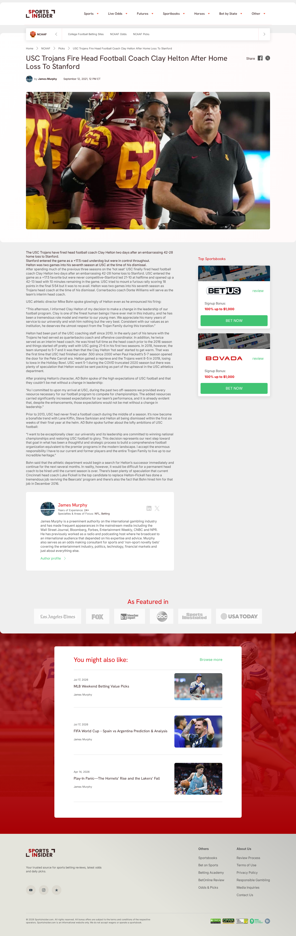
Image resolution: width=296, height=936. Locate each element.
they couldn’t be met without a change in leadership (64, 383)
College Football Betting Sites (86, 34)
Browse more (211, 659)
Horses (199, 13)
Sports (89, 13)
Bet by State (228, 13)
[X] (157, 509)
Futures (142, 13)
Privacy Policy (247, 872)
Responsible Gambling (253, 880)
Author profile (50, 558)
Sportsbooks (207, 858)
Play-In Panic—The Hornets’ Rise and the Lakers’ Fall (117, 778)
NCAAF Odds (118, 34)
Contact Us (245, 895)
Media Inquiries (248, 887)
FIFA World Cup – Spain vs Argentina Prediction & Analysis (120, 731)
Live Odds (115, 13)
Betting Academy (211, 872)
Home (29, 48)
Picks (61, 48)
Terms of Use (246, 865)
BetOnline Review (211, 880)
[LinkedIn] (149, 509)
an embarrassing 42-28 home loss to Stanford (110, 273)
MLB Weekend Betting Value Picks (101, 686)
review (258, 291)
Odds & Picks (208, 887)
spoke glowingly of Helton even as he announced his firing (117, 302)
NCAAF (45, 48)
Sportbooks (171, 13)
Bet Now (234, 320)
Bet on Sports (208, 865)
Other (256, 13)
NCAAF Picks (141, 34)
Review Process (248, 858)
